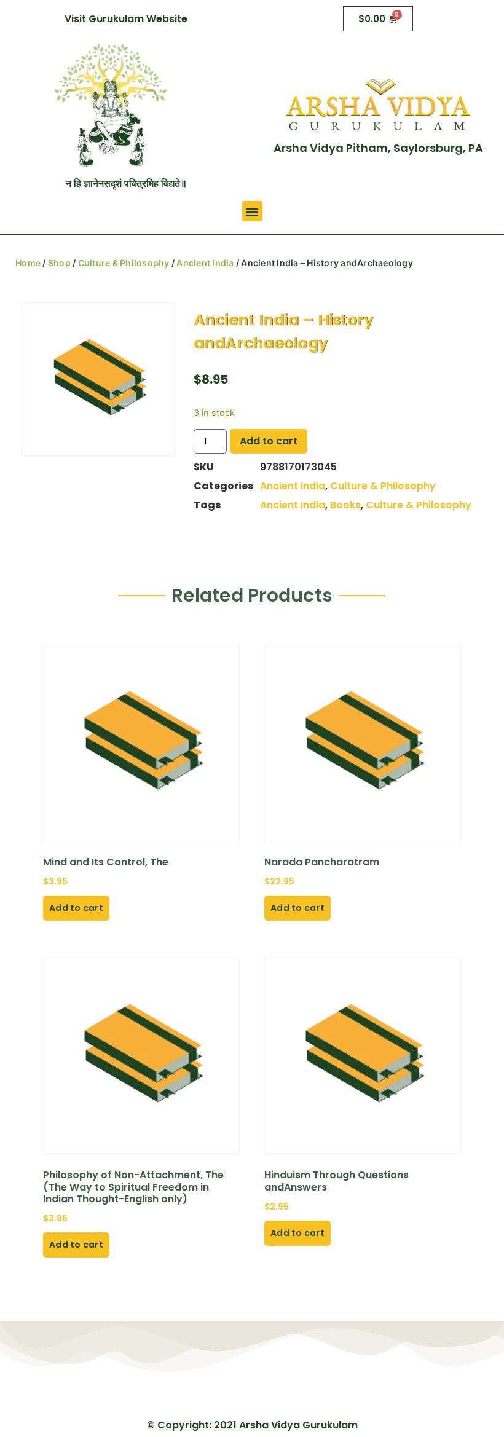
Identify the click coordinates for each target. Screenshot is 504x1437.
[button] (252, 211)
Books (345, 505)
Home (28, 263)
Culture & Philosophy (124, 263)
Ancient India (205, 263)
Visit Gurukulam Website (126, 19)
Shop (59, 263)
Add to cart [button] (76, 908)
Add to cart (268, 441)
